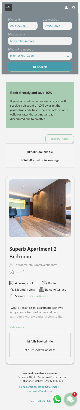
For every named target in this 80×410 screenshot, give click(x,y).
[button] (70, 399)
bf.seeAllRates (60, 138)
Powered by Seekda (40, 401)
